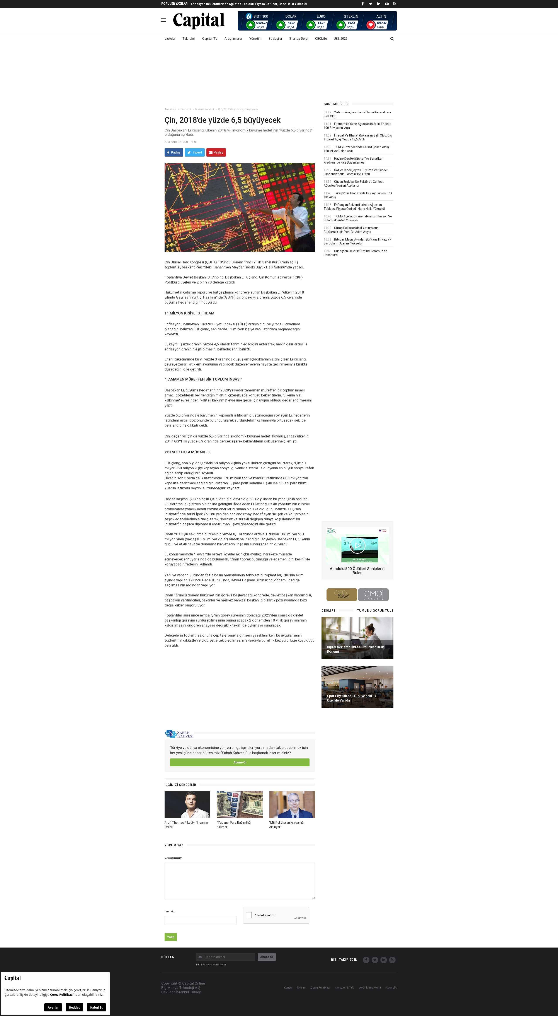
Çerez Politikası (320, 987)
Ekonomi (185, 109)
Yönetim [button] (255, 39)
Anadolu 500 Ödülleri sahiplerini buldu (357, 570)
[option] (253, 3)
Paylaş (175, 152)
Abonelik (391, 987)
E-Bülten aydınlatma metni (211, 964)
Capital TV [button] (210, 39)
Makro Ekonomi (204, 109)
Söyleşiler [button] (275, 39)
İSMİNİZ (170, 911)
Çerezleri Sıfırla (344, 987)
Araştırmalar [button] (233, 39)
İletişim (301, 987)
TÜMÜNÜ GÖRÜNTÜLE (375, 610)
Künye (288, 987)
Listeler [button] (170, 39)
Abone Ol (239, 762)
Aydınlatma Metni (370, 987)
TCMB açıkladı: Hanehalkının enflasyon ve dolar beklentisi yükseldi (240, 4)
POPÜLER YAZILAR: (175, 3)
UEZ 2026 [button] (340, 39)
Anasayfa (170, 109)
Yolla (170, 937)
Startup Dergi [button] (298, 39)
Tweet (197, 152)
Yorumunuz (173, 858)
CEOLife (321, 39)
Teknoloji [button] (188, 39)
